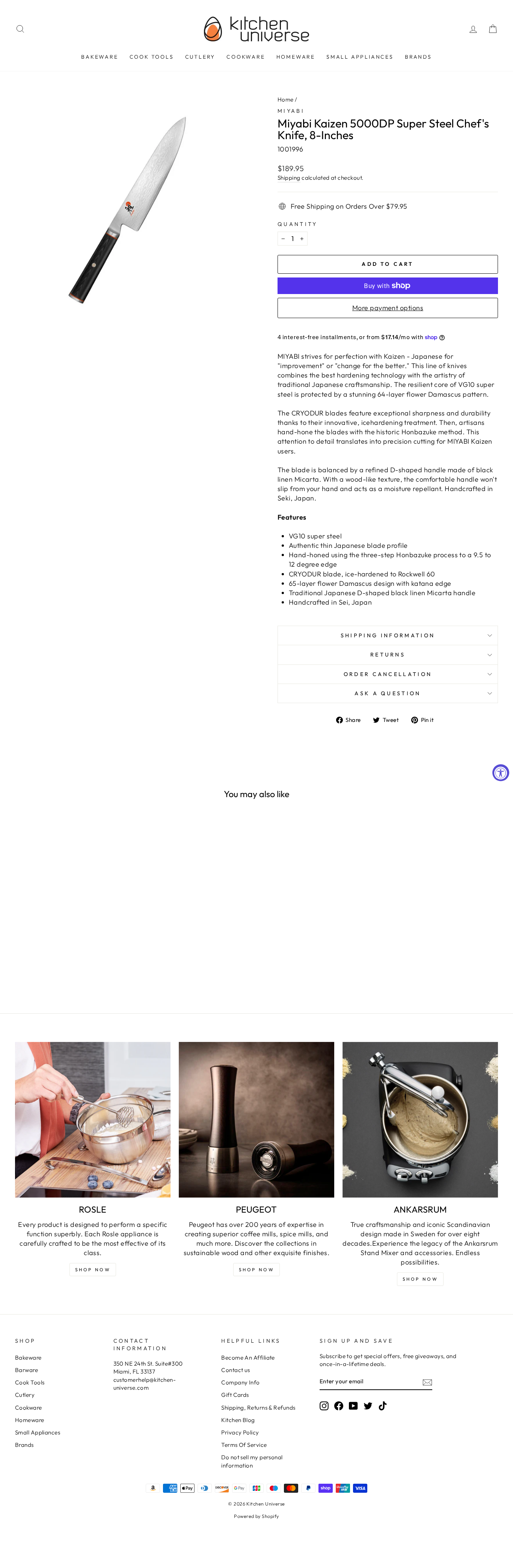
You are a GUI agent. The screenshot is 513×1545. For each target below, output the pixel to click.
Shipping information (388, 635)
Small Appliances (360, 56)
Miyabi (291, 111)
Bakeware (99, 56)
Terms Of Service (244, 1444)
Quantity (298, 224)
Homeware (295, 56)
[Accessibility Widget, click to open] (500, 772)
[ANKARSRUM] (420, 1120)
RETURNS (387, 654)
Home (286, 99)
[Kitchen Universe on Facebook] (338, 1405)
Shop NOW (93, 1269)
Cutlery (200, 56)
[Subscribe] (427, 1382)
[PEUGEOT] (256, 1120)
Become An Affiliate (248, 1357)
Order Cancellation (388, 674)
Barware (26, 1370)
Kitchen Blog (238, 1420)
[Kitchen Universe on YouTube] (353, 1405)
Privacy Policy (240, 1432)
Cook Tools (152, 56)
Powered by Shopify (256, 1516)
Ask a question (388, 693)
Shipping (289, 177)
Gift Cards (235, 1394)
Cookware (245, 56)
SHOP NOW (257, 1269)
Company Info (240, 1382)
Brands (418, 56)
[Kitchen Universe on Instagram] (324, 1405)
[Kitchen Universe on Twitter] (368, 1405)
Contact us (235, 1370)
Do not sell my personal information (251, 1461)
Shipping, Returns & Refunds (258, 1407)
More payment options (387, 307)
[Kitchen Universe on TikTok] (382, 1405)
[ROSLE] (92, 1120)
